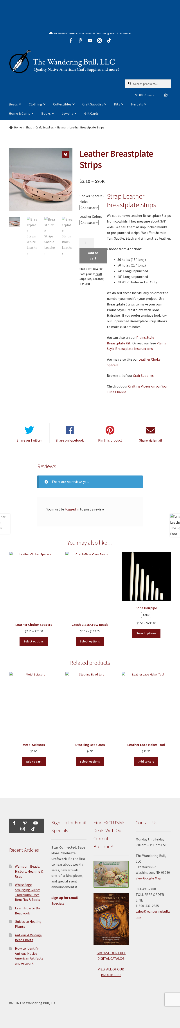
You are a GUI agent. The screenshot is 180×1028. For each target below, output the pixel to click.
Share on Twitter (29, 440)
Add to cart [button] (33, 761)
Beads (13, 104)
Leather (98, 279)
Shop (28, 127)
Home (18, 127)
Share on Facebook (70, 440)
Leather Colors (90, 216)
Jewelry (67, 113)
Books (46, 113)
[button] (65, 154)
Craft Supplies (92, 104)
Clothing (35, 104)
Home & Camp (19, 113)
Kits (117, 104)
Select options (34, 641)
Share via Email (150, 440)
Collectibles (62, 104)
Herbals (137, 104)
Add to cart (93, 256)
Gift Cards (91, 113)
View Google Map (148, 878)
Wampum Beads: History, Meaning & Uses (29, 871)
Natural (61, 127)
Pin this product (110, 440)
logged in (72, 509)
